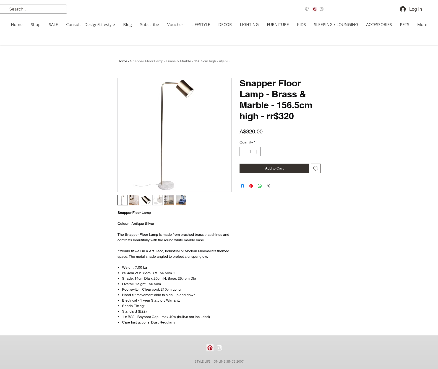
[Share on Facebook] (242, 186)
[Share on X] (268, 186)
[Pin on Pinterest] (251, 186)
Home (122, 61)
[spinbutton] (250, 151)
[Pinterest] (315, 9)
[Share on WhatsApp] (260, 186)
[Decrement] (243, 151)
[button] (307, 9)
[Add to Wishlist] (316, 168)
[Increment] (256, 151)
